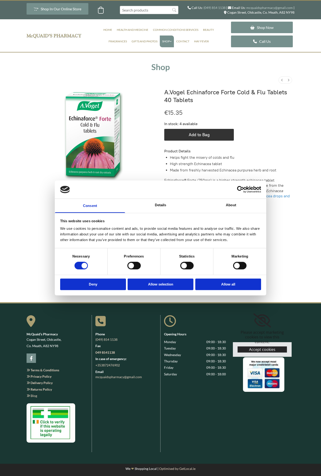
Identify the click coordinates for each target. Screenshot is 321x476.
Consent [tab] (90, 206)
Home (107, 30)
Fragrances (118, 41)
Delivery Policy (40, 383)
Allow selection (160, 284)
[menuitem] (282, 80)
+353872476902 (107, 365)
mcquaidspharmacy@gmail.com (269, 8)
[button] (57, 9)
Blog (32, 396)
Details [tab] (160, 205)
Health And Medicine (132, 30)
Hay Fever (201, 41)
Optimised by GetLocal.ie (177, 469)
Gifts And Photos (144, 41)
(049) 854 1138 (215, 8)
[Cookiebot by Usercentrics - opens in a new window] (240, 189)
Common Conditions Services (175, 30)
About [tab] (231, 205)
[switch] (134, 266)
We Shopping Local (141, 469)
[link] (167, 41)
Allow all (228, 284)
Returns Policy (39, 389)
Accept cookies (262, 349)
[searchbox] (149, 10)
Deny (93, 284)
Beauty (208, 30)
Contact (182, 41)
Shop (166, 41)
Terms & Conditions (43, 370)
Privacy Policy (39, 376)
